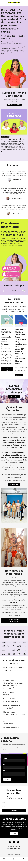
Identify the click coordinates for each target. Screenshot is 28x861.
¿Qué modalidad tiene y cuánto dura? (12, 706)
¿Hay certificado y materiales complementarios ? (14, 714)
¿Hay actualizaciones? (11, 728)
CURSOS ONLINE (5, 136)
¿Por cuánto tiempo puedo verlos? (10, 722)
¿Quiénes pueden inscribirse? (10, 693)
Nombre (5, 758)
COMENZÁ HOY (14, 484)
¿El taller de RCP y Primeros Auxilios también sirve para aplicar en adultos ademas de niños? (14, 684)
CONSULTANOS (14, 396)
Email (4, 764)
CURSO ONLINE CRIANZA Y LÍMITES (13, 139)
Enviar (7, 779)
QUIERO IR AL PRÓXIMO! (7, 369)
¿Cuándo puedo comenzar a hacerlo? (11, 700)
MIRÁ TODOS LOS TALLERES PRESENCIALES (14, 620)
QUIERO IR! (19, 375)
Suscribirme (14, 810)
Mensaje (5, 770)
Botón (14, 833)
